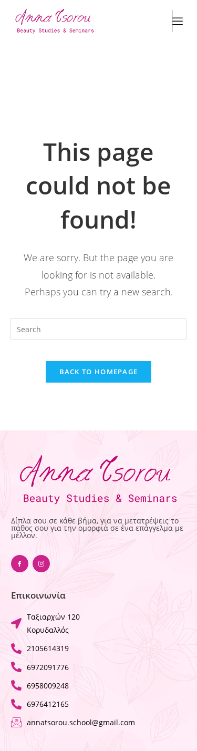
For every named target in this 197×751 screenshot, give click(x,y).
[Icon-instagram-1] (41, 563)
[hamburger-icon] (172, 21)
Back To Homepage (98, 371)
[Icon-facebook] (19, 563)
